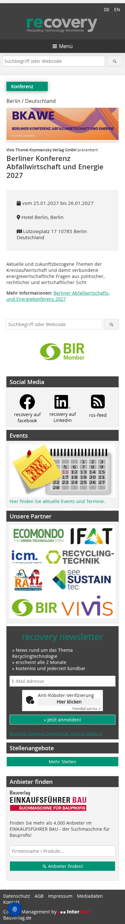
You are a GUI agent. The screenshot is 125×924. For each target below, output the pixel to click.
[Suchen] (115, 61)
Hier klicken (69, 702)
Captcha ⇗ (86, 709)
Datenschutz (16, 896)
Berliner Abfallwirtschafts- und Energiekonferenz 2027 (58, 296)
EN (117, 9)
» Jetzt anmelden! (62, 720)
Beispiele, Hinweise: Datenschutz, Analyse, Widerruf (56, 733)
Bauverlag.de (17, 918)
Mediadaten (90, 896)
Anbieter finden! (65, 866)
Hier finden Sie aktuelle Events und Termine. (57, 501)
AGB (39, 896)
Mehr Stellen (62, 762)
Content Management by (30, 912)
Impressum (60, 896)
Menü (66, 46)
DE (107, 9)
